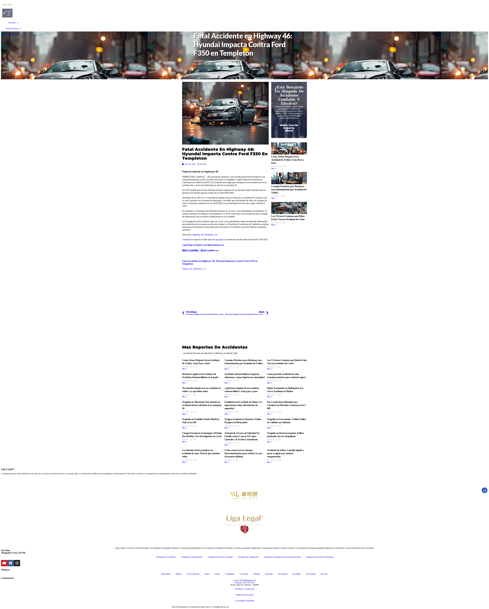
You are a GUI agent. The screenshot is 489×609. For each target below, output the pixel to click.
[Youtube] (4, 563)
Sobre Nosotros (12, 28)
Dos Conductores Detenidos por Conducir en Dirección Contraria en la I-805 (286, 405)
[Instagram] (17, 563)
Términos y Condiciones (244, 589)
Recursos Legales (12, 34)
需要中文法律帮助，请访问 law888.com (200, 250)
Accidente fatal (241, 66)
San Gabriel (311, 574)
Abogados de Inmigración (248, 557)
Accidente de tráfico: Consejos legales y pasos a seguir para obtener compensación (285, 453)
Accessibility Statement (244, 601)
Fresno (217, 574)
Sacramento (282, 574)
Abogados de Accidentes (166, 557)
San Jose (324, 574)
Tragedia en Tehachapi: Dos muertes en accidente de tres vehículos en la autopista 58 (201, 405)
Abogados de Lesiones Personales (319, 557)
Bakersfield (166, 574)
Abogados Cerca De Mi (13, 552)
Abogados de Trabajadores (191, 557)
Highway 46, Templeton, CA (205, 235)
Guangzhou (230, 574)
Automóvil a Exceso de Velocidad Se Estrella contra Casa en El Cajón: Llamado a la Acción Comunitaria (242, 436)
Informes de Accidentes (203, 61)
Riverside (269, 574)
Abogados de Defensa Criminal (220, 557)
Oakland (256, 574)
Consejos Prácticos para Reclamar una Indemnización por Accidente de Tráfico (288, 189)
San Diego (296, 574)
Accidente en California (222, 66)
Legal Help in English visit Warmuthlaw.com (203, 245)
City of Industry (193, 574)
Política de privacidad (244, 595)
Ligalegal (219, 239)
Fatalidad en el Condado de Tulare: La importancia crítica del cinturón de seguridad (243, 405)
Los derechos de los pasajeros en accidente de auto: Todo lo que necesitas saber (201, 453)
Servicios (12, 23)
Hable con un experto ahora (289, 128)
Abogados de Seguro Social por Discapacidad (282, 557)
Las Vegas (244, 574)
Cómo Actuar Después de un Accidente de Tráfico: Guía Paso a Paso (287, 159)
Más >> (273, 168)
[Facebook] (10, 563)
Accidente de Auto (202, 66)
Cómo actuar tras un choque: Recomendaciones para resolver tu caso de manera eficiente (243, 453)
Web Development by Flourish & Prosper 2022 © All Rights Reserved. (200, 607)
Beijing (179, 574)
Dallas (207, 574)
